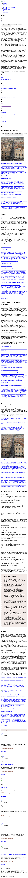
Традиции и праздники (5, 25)
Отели (4, 10)
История (5, 4)
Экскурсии (5, 12)
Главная (5, 3)
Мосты (21, 134)
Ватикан (5, 8)
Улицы (7, 134)
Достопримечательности (9, 7)
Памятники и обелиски (14, 134)
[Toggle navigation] (4, 1)
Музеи (4, 5)
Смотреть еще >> (4, 210)
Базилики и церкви (9, 133)
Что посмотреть (9, 24)
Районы (19, 24)
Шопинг (15, 24)
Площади (25, 133)
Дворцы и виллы (17, 133)
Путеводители (6, 9)
